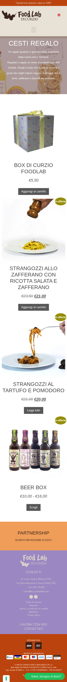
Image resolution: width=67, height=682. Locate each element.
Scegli (33, 507)
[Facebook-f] (31, 597)
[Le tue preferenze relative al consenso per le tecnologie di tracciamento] (6, 678)
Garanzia (33, 605)
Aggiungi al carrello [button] (33, 191)
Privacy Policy (34, 615)
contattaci (33, 628)
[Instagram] (36, 597)
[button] (33, 30)
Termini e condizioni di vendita (33, 608)
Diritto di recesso (33, 602)
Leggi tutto (33, 410)
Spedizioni (33, 611)
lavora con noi (33, 624)
